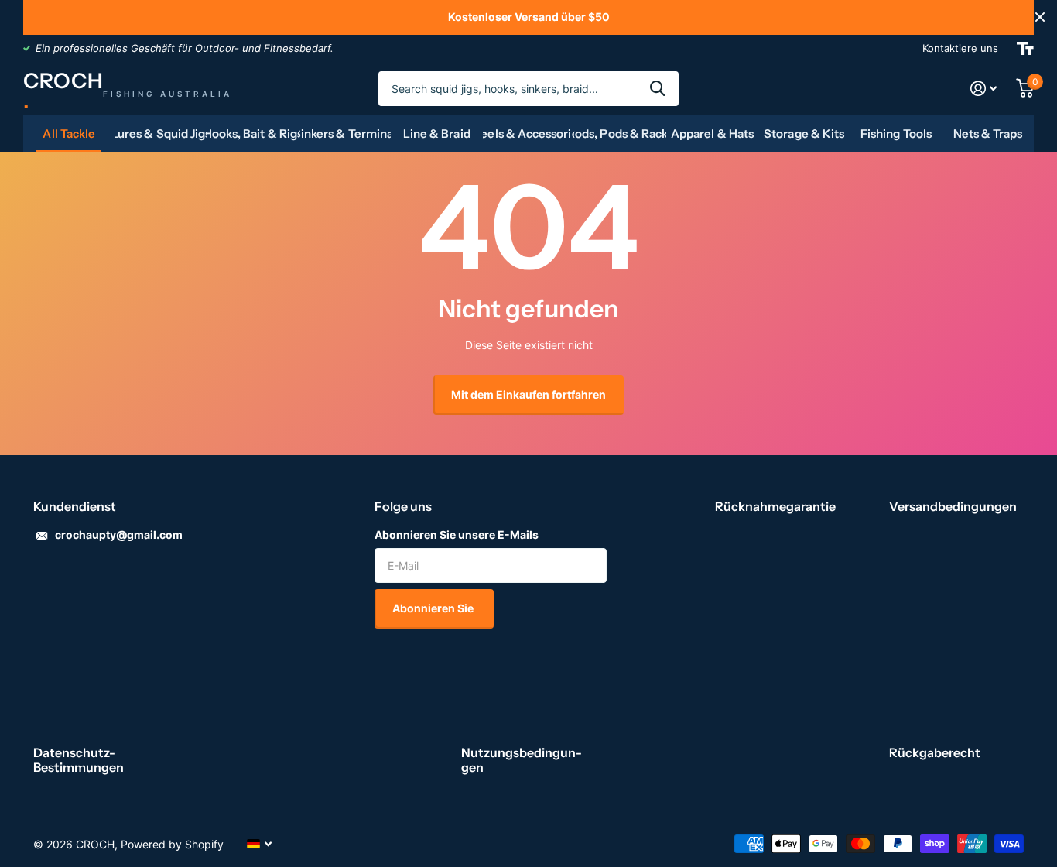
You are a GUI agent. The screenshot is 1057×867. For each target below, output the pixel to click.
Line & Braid (436, 133)
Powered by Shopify (172, 844)
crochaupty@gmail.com (119, 534)
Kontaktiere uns (960, 48)
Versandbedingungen (953, 506)
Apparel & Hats (712, 133)
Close (1040, 17)
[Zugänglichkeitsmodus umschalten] (1025, 48)
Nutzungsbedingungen (521, 760)
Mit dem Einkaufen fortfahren (528, 394)
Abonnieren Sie (434, 608)
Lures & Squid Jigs (161, 133)
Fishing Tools (896, 133)
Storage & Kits (804, 133)
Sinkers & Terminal (345, 133)
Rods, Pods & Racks (620, 133)
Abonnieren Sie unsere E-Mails (457, 534)
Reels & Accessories (529, 133)
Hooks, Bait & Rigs (253, 133)
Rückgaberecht (934, 752)
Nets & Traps (988, 133)
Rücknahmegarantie (775, 506)
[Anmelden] (983, 88)
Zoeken (657, 88)
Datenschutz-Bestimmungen (78, 760)
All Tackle (69, 133)
